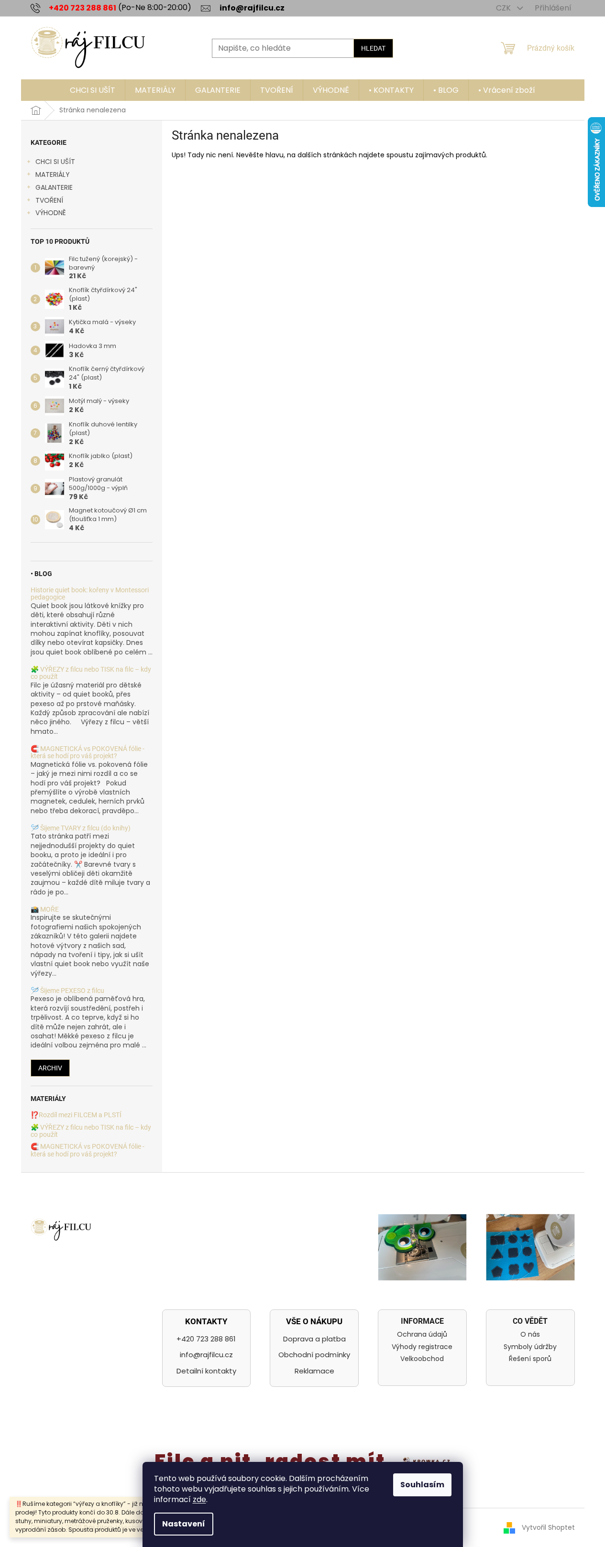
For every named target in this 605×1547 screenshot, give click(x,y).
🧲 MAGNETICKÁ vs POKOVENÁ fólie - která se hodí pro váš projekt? (87, 752)
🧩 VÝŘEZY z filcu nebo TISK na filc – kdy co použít (91, 673)
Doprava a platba (314, 1339)
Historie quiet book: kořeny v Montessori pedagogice (90, 594)
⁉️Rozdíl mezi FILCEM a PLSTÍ (76, 1115)
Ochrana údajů (422, 1334)
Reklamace (314, 1371)
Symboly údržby (530, 1346)
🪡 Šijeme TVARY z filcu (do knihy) (81, 828)
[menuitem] (92, 90)
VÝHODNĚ (50, 213)
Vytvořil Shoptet (548, 1527)
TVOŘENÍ (49, 200)
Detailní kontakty (206, 1371)
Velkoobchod (422, 1358)
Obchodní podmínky (314, 1355)
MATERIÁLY (52, 174)
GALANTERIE (54, 187)
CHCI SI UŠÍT (55, 161)
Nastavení (183, 1523)
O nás (530, 1334)
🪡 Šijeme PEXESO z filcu (67, 990)
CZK (504, 7)
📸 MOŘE (45, 909)
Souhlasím (422, 1484)
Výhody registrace (422, 1346)
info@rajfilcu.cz (206, 1355)
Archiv (50, 1068)
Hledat (373, 48)
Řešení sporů (530, 1358)
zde (199, 1499)
